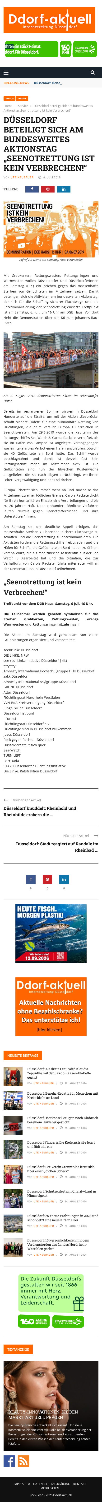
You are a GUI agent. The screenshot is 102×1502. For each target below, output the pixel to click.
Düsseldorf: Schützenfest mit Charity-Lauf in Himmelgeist (61, 1193)
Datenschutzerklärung (51, 1484)
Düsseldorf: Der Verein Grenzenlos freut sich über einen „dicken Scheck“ (61, 1169)
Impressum (22, 1484)
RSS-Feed (36, 1495)
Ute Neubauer (22, 177)
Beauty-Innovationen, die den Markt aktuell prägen (43, 1414)
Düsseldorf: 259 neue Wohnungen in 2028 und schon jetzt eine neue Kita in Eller (62, 1217)
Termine (22, 98)
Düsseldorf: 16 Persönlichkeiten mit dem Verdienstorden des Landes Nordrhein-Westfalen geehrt (58, 1244)
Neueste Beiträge (22, 1055)
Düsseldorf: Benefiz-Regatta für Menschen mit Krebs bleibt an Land (62, 1095)
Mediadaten (50, 1488)
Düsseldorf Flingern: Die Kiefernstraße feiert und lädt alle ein (61, 1144)
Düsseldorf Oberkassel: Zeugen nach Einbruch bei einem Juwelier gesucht (62, 1120)
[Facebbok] (9, 1460)
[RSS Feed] (23, 1460)
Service (9, 98)
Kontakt (79, 1484)
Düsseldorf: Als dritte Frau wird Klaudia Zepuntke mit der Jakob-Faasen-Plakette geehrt (59, 1073)
